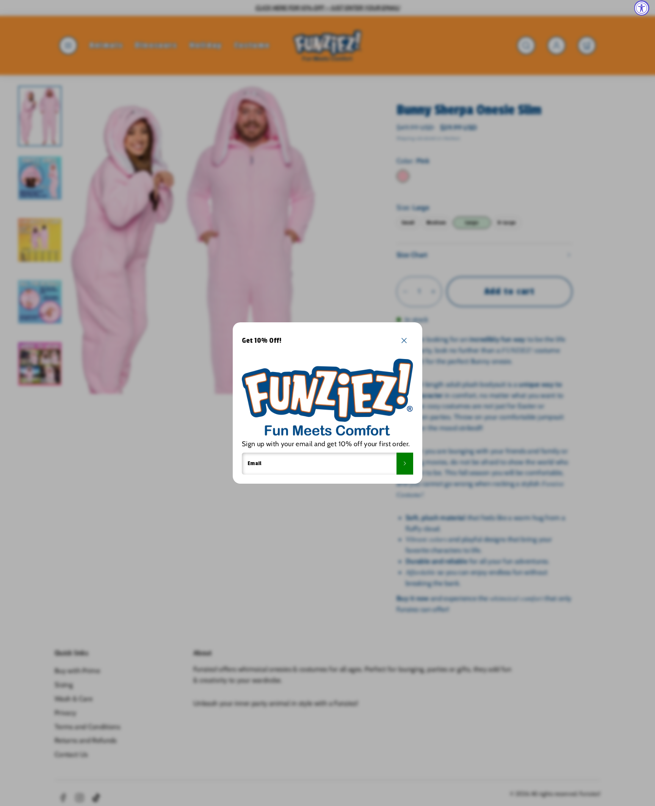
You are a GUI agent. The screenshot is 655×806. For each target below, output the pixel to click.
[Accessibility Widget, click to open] (641, 8)
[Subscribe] (404, 464)
